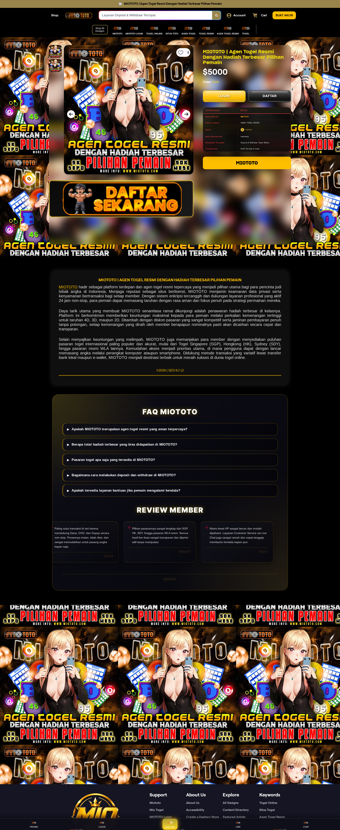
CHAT (306, 827)
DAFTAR (270, 96)
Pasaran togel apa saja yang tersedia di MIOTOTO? (113, 460)
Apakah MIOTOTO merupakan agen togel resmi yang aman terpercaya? (129, 429)
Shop (54, 15)
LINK (238, 827)
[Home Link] (78, 15)
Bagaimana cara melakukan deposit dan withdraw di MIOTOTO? (124, 475)
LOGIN (224, 96)
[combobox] (155, 15)
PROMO (34, 827)
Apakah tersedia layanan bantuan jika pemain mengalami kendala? (126, 490)
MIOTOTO (247, 163)
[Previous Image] (71, 114)
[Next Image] (186, 114)
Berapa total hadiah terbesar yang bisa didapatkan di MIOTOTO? (124, 444)
